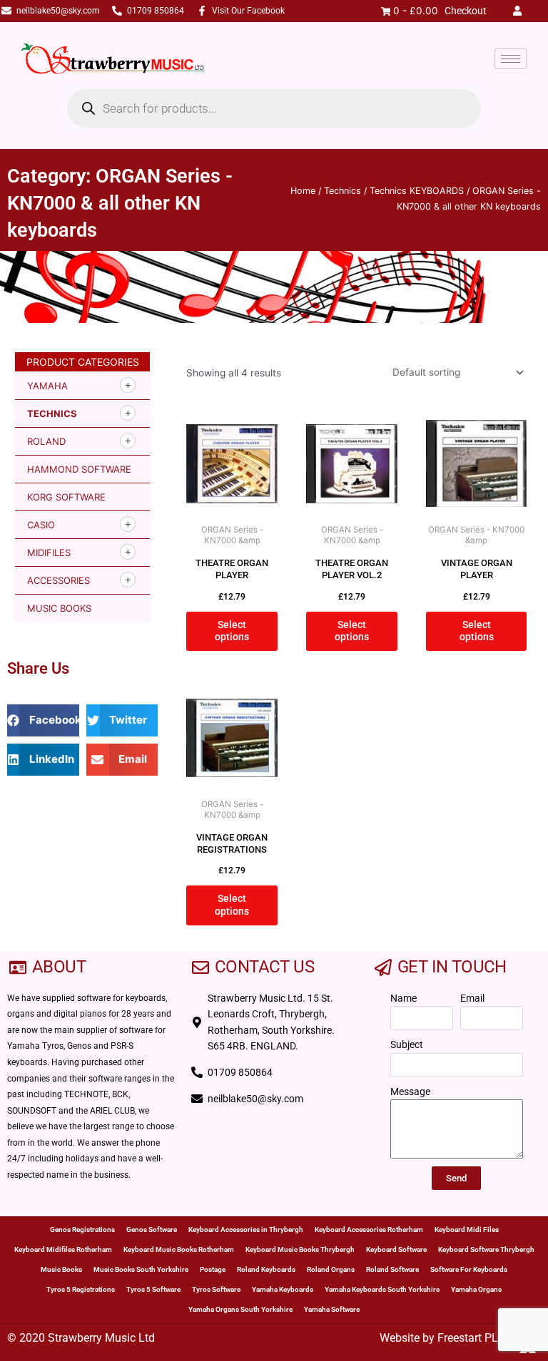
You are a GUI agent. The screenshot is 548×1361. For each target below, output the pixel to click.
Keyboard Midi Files (467, 1229)
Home (302, 190)
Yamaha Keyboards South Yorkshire (382, 1289)
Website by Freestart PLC (442, 1338)
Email (472, 998)
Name (403, 998)
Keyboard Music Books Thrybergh (300, 1249)
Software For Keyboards (468, 1269)
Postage (212, 1269)
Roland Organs (331, 1269)
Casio (41, 524)
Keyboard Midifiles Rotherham (63, 1249)
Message (410, 1091)
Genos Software (151, 1229)
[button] (43, 720)
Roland (46, 441)
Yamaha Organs (476, 1289)
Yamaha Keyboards (282, 1289)
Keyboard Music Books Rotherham (178, 1249)
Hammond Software (79, 469)
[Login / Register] (520, 11)
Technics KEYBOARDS (417, 190)
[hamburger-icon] (510, 58)
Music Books (59, 608)
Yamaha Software (332, 1309)
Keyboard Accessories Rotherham (369, 1229)
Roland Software (392, 1269)
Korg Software (66, 497)
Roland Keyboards (266, 1269)
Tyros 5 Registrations (80, 1289)
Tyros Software (216, 1289)
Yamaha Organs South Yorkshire (240, 1309)
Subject (406, 1044)
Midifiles (49, 552)
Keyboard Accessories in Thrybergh (245, 1229)
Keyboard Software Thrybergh (486, 1249)
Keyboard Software (396, 1249)
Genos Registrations (82, 1229)
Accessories (58, 580)
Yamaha (47, 385)
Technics (342, 190)
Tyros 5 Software (153, 1289)
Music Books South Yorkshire (140, 1269)
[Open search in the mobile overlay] (274, 108)
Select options (232, 631)
